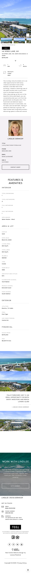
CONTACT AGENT (15, 167)
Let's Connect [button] (15, 486)
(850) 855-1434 (6, 151)
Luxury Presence (15, 555)
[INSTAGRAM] (13, 544)
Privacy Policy (22, 563)
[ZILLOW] (21, 544)
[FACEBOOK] (9, 544)
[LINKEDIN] (17, 544)
